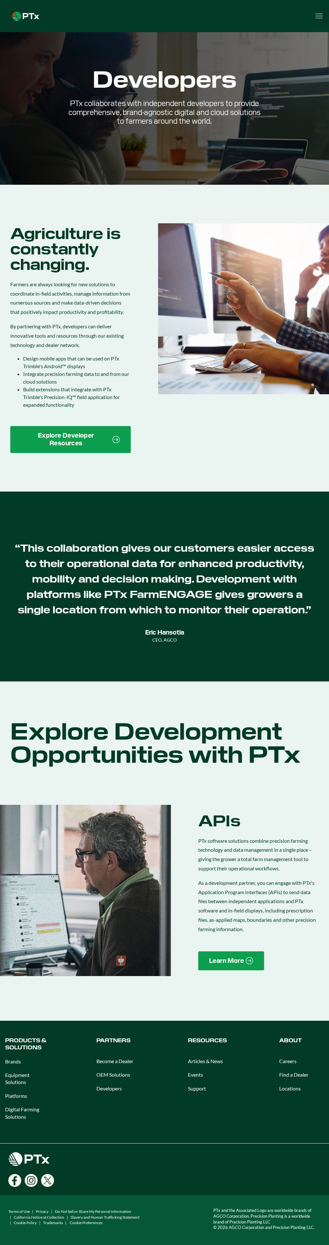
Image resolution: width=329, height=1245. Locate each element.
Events (195, 1075)
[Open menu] (319, 16)
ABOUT (290, 1040)
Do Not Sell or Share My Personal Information (93, 1211)
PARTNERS (113, 1040)
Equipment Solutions (17, 1078)
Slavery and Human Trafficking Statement (105, 1217)
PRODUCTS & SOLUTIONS (25, 1044)
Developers (109, 1088)
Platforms (16, 1096)
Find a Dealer (293, 1075)
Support (197, 1088)
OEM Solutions (113, 1075)
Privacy (42, 1211)
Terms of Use (19, 1211)
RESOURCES (207, 1040)
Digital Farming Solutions (22, 1112)
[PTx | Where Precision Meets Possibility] (25, 15)
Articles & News (205, 1061)
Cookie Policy (25, 1223)
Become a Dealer (114, 1061)
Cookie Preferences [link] (86, 1223)
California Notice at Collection (39, 1217)
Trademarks (53, 1223)
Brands (13, 1061)
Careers (288, 1061)
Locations (290, 1088)
